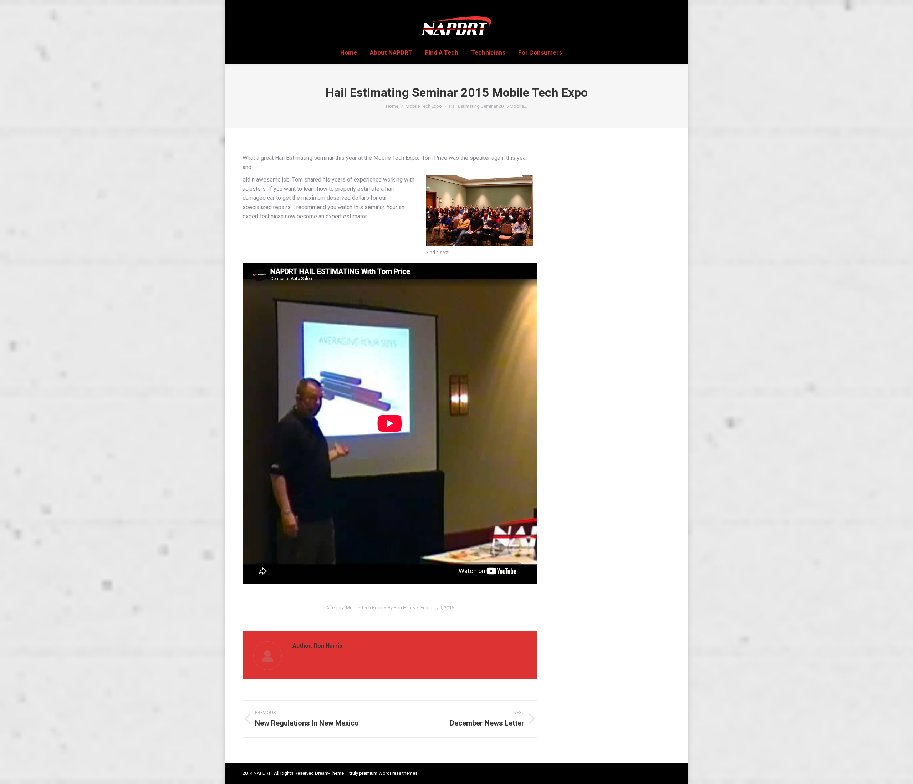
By (401, 607)
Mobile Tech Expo (364, 607)
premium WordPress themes (388, 773)
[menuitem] (348, 52)
